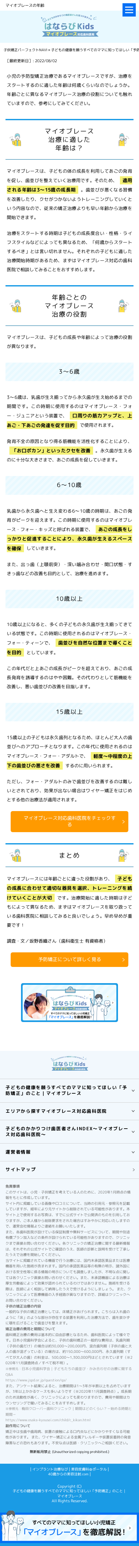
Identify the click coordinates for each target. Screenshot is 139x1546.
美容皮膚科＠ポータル (89, 1469)
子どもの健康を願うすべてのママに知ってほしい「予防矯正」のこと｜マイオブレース (69, 1493)
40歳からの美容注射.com (68, 1474)
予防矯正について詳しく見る (69, 959)
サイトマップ (20, 1169)
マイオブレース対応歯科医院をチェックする (70, 821)
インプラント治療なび (50, 1469)
